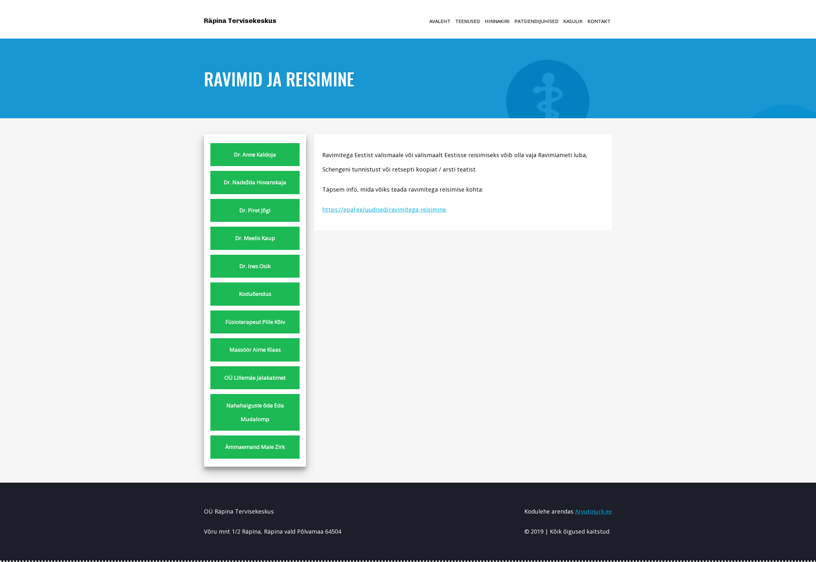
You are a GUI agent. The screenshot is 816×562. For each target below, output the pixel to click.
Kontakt (598, 21)
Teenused (467, 21)
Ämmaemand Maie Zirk (255, 446)
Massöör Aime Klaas (255, 349)
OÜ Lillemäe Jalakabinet (255, 377)
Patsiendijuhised (536, 21)
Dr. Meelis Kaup (255, 238)
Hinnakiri (497, 21)
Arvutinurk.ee (593, 511)
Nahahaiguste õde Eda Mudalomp (255, 412)
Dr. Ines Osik (255, 266)
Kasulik (573, 21)
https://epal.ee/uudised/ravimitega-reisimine (384, 209)
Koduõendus (255, 293)
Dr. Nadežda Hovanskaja (255, 182)
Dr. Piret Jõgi (255, 210)
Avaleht (439, 21)
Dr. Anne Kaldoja (255, 154)
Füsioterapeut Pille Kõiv (255, 321)
